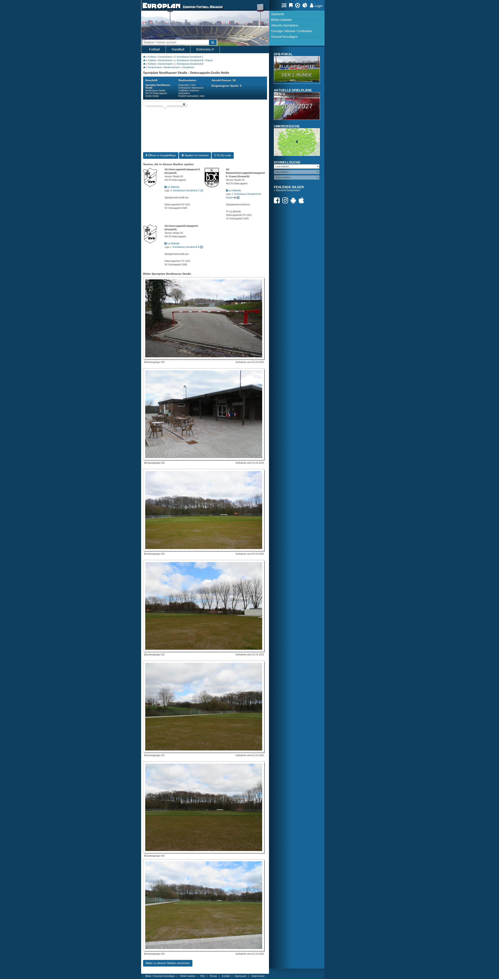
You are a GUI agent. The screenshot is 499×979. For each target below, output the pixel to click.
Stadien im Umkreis (196, 155)
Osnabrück (188, 67)
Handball (178, 49)
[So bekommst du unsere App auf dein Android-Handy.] (294, 200)
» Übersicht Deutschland (287, 190)
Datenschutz (258, 976)
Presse (213, 976)
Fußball (154, 49)
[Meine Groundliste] (285, 5)
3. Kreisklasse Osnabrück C (188, 57)
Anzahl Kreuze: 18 (224, 80)
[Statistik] (306, 5)
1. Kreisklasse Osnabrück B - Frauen (193, 60)
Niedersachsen (172, 67)
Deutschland (165, 57)
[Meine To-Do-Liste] (292, 5)
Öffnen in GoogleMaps (161, 155)
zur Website (173, 187)
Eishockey (203, 49)
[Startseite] (161, 9)
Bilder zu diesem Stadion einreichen (168, 963)
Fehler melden (187, 976)
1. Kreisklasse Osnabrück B (188, 64)
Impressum (240, 976)
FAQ (202, 976)
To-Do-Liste (223, 155)
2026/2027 (297, 106)
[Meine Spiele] (298, 5)
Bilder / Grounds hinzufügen (160, 976)
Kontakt (226, 976)
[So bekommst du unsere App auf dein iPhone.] (302, 200)
